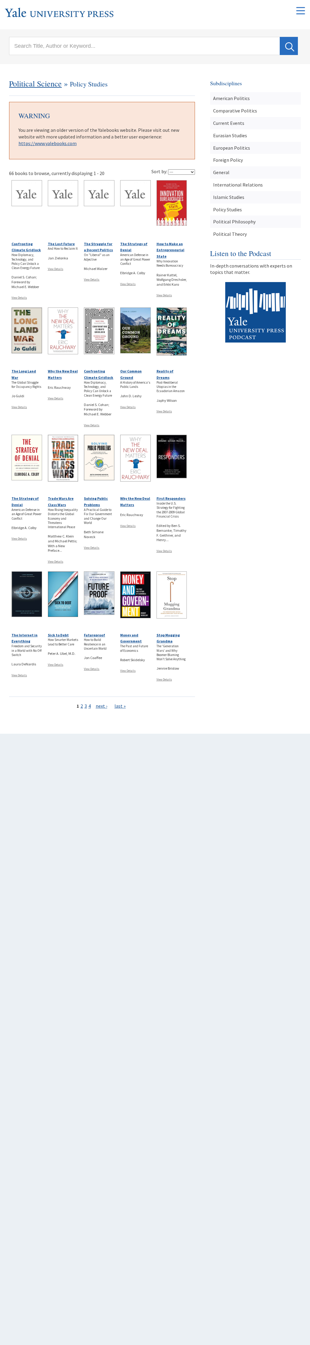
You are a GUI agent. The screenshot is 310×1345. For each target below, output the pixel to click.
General (221, 172)
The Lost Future (61, 244)
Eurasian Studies (230, 135)
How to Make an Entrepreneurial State (170, 250)
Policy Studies (227, 209)
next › (101, 706)
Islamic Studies (228, 197)
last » (120, 706)
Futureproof (94, 635)
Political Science (35, 83)
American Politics (231, 98)
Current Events (228, 123)
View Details (19, 298)
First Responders (171, 498)
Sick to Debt (58, 635)
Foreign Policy (228, 160)
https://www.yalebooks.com (47, 143)
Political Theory (230, 234)
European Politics (231, 148)
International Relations (238, 185)
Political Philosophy (234, 222)
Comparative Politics (235, 111)
